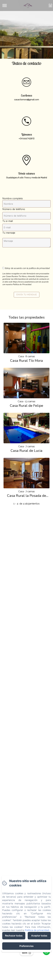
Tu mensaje (8, 232)
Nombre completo (12, 198)
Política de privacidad (37, 930)
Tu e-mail (7, 221)
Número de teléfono (13, 209)
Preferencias (26, 946)
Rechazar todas (14, 935)
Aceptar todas (39, 935)
